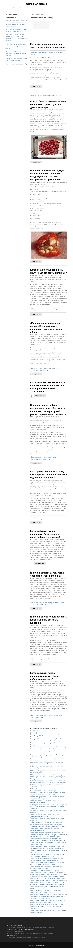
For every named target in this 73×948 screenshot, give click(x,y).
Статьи (22, 8)
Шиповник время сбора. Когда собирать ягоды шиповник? (47, 574)
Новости (15, 8)
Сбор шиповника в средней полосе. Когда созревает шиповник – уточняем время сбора (46, 327)
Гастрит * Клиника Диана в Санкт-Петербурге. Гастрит (48, 739)
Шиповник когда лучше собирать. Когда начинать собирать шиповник (48, 619)
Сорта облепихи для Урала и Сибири (17, 64)
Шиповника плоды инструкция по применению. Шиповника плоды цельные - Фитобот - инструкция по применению (47, 175)
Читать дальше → (36, 86)
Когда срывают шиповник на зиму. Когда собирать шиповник (48, 45)
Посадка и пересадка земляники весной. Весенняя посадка (49, 747)
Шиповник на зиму (41, 25)
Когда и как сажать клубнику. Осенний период (46, 741)
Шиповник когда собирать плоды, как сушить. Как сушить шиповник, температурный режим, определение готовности (48, 409)
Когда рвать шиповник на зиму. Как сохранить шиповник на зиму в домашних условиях (48, 474)
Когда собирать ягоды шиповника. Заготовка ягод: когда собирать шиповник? (45, 534)
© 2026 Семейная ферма (14, 925)
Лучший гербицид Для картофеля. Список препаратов (48, 775)
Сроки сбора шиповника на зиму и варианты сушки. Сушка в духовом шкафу (48, 104)
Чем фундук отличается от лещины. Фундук (45, 870)
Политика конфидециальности (16, 931)
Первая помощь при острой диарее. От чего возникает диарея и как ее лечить (16, 46)
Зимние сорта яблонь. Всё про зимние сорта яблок (48, 848)
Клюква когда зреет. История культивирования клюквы (49, 827)
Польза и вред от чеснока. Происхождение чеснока (48, 876)
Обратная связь (12, 935)
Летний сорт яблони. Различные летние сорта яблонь (48, 846)
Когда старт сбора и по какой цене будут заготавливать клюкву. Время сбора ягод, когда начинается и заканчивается (48, 751)
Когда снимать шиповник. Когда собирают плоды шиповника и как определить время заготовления (47, 387)
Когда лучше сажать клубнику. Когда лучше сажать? (48, 832)
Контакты (10, 929)
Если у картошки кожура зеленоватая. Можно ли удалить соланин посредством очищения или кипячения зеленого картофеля (48, 807)
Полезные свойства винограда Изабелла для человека (49, 904)
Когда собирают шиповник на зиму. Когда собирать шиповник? (48, 271)
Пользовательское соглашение (24, 929)
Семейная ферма (36, 3)
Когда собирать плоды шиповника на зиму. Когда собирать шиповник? (44, 676)
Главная (8, 8)
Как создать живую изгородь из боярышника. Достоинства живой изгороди (16, 53)
